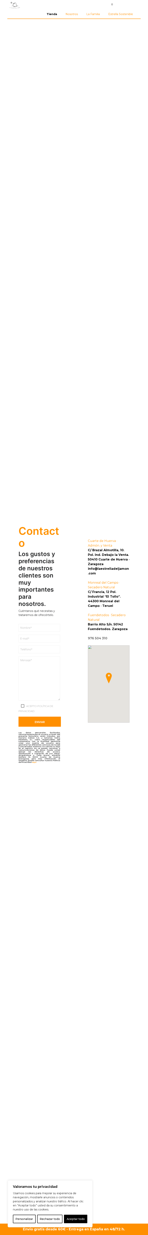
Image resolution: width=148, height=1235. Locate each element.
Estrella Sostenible (120, 14)
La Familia (93, 14)
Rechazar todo (50, 1219)
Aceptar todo (76, 1219)
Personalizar (24, 1219)
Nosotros (72, 14)
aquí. (34, 762)
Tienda (52, 14)
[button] (109, 4)
